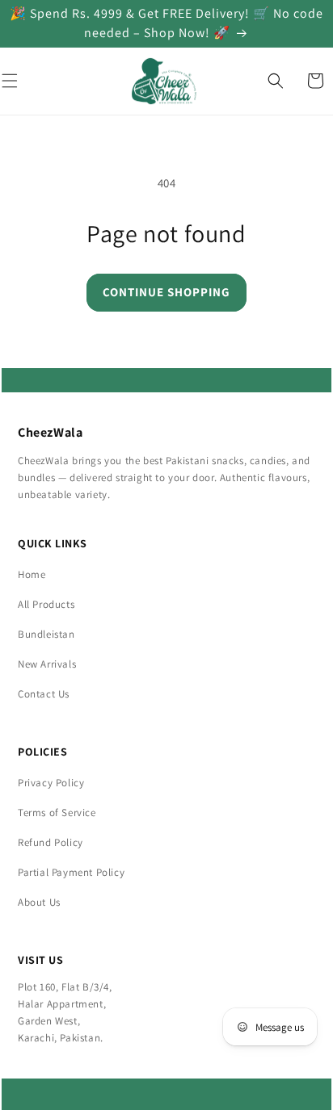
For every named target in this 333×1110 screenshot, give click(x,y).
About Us (39, 902)
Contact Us (44, 694)
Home (31, 574)
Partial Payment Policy (71, 872)
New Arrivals (47, 664)
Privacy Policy (51, 783)
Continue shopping (166, 291)
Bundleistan (46, 634)
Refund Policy (50, 842)
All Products (46, 604)
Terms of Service (57, 812)
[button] (275, 80)
